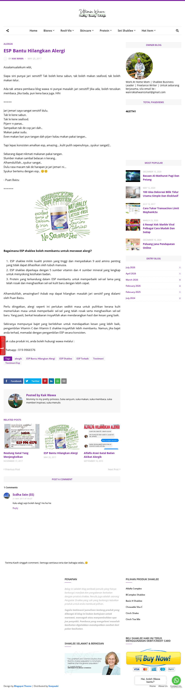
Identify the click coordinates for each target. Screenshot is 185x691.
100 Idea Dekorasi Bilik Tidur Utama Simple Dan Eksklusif (160, 193)
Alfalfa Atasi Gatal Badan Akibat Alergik (99, 455)
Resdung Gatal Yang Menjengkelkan (16, 455)
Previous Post (12, 469)
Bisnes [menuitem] (48, 30)
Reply (15, 508)
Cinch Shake (132, 613)
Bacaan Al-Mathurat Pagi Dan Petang (161, 177)
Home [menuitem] (33, 30)
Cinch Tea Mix (133, 619)
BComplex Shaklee (135, 594)
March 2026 (153, 279)
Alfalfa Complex (134, 588)
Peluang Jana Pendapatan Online (159, 245)
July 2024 (153, 298)
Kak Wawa (17, 58)
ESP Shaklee (65, 358)
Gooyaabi (53, 686)
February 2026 (153, 285)
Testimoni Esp (12, 362)
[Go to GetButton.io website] (176, 687)
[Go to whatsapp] (176, 680)
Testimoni (98, 358)
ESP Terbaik (83, 358)
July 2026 (153, 267)
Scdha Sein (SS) (23, 495)
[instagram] (139, 631)
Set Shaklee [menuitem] (125, 30)
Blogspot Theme (22, 686)
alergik (8, 43)
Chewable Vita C (134, 607)
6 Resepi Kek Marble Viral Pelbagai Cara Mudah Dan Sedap (159, 228)
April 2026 (153, 273)
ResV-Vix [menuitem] (66, 30)
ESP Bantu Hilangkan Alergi (40, 358)
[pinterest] (167, 631)
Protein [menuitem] (104, 30)
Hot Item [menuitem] (147, 30)
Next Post (113, 469)
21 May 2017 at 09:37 (22, 498)
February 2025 (153, 292)
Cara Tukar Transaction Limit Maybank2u (161, 210)
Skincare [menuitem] (85, 30)
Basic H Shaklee (134, 600)
